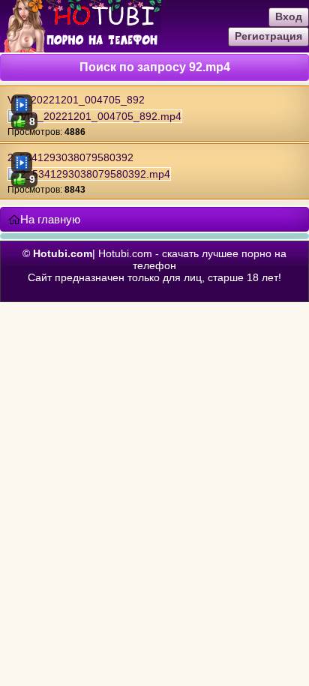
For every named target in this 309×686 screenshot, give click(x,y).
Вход (288, 16)
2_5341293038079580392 (71, 157)
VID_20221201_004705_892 (76, 100)
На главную (50, 219)
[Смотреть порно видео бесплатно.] (80, 49)
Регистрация (268, 36)
